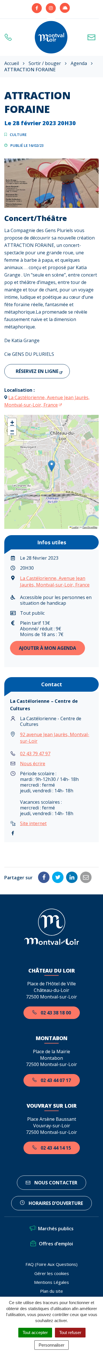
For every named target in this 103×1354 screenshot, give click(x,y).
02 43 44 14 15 (55, 1148)
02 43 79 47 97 (35, 753)
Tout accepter (35, 1332)
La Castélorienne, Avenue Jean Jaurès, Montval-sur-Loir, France (55, 581)
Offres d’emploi (56, 1244)
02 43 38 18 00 (55, 1013)
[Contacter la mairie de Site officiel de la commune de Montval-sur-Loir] (93, 37)
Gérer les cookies (51, 1273)
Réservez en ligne (37, 371)
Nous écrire (32, 763)
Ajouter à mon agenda (47, 648)
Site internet (33, 823)
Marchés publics (56, 1228)
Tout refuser (70, 1332)
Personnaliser (51, 1345)
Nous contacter (55, 1183)
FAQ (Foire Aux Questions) (51, 1264)
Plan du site (51, 1291)
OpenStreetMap (89, 527)
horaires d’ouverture (55, 1203)
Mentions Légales (51, 1282)
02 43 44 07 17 (55, 1080)
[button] (51, 466)
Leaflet (75, 527)
